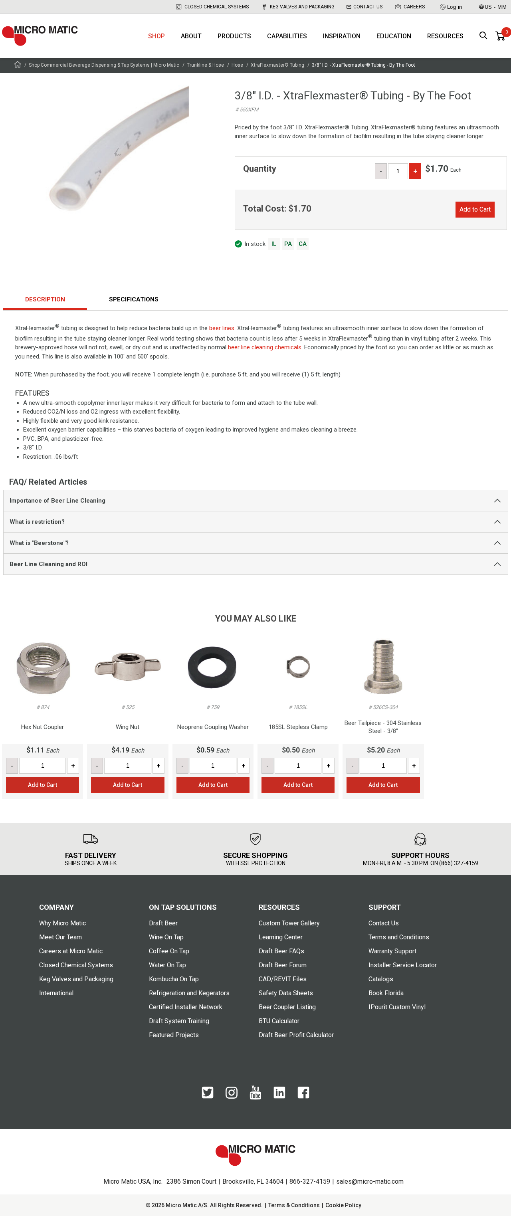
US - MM (496, 7)
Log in (454, 7)
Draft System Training (179, 1021)
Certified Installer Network (185, 1007)
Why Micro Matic (62, 923)
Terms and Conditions (398, 937)
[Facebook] (303, 1096)
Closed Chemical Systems (216, 7)
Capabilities (287, 36)
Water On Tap (167, 965)
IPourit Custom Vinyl (397, 1007)
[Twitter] (208, 1096)
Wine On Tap (166, 937)
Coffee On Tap (169, 951)
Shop (156, 36)
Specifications (133, 299)
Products (234, 36)
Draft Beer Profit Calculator (296, 1035)
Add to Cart (475, 209)
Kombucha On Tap (174, 979)
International (56, 993)
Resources (445, 36)
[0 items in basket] (500, 36)
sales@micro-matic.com (370, 1181)
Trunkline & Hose (205, 65)
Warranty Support (392, 951)
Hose (237, 65)
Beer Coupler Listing (287, 1007)
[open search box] (483, 36)
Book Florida (386, 993)
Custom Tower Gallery (289, 923)
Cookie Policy (343, 1205)
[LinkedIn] (279, 1096)
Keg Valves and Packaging (302, 7)
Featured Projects (174, 1035)
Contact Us (367, 7)
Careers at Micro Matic (71, 951)
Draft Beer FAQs (281, 951)
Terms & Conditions (294, 1205)
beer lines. (222, 328)
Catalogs (380, 979)
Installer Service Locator (402, 965)
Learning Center (281, 937)
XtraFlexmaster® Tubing (277, 65)
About (191, 36)
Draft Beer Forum (283, 965)
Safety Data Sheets (286, 993)
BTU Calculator (279, 1021)
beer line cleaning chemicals (264, 347)
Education (393, 36)
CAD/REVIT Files (283, 979)
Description (45, 299)
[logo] (40, 36)
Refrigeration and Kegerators (189, 993)
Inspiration (341, 36)
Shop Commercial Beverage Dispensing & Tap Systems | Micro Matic (104, 65)
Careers (414, 7)
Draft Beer (163, 923)
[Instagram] (232, 1096)
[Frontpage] (17, 66)
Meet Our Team (60, 937)
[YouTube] (255, 1098)
